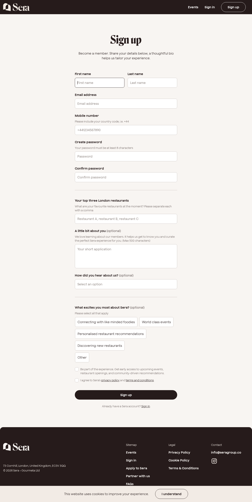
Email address (85, 95)
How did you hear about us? (104, 275)
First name (83, 74)
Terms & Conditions (184, 468)
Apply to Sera (136, 468)
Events (193, 7)
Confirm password (89, 168)
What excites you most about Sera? (110, 307)
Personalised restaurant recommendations (111, 334)
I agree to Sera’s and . (117, 380)
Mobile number (87, 115)
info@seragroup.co (226, 452)
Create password (88, 142)
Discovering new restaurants (100, 345)
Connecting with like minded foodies (106, 322)
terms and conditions (140, 380)
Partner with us (138, 476)
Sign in (210, 7)
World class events (156, 322)
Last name (135, 74)
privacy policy (110, 380)
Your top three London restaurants (102, 200)
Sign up (233, 7)
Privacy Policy (179, 452)
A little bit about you (98, 231)
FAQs (129, 484)
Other (82, 357)
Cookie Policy (179, 460)
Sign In (145, 406)
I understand (172, 494)
